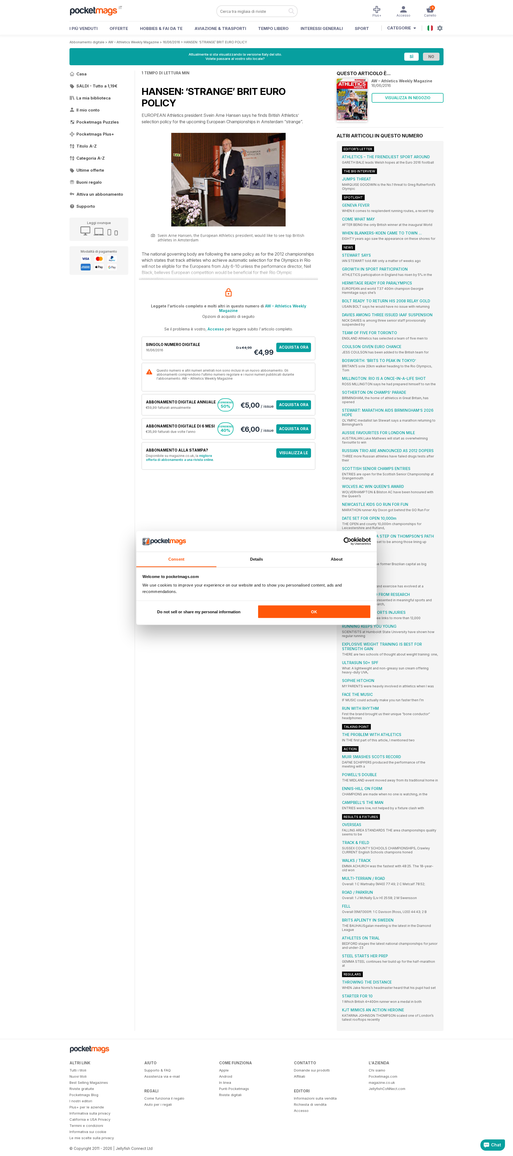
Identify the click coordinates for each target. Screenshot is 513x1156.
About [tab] (337, 559)
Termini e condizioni (86, 1125)
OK (314, 612)
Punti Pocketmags (234, 1088)
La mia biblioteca (93, 98)
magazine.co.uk (382, 1082)
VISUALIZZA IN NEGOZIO (407, 97)
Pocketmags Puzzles (97, 122)
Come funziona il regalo (164, 1098)
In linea (225, 1082)
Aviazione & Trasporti (220, 28)
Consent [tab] (176, 559)
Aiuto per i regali (158, 1104)
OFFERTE (119, 28)
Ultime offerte (90, 170)
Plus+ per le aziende (86, 1107)
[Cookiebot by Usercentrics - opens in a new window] (347, 541)
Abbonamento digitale (86, 42)
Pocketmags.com (383, 1076)
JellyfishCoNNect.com (387, 1088)
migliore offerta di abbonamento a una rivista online (179, 458)
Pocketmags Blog (83, 1095)
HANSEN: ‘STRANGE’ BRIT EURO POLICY (215, 42)
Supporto (85, 206)
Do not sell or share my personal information (198, 612)
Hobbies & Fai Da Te (161, 28)
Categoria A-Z (90, 158)
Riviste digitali (230, 1095)
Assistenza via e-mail (162, 1076)
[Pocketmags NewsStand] (96, 10)
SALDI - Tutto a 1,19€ (96, 85)
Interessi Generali (322, 28)
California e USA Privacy (89, 1119)
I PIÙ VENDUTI (83, 28)
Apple (224, 1070)
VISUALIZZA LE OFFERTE (293, 454)
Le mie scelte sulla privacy (91, 1138)
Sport (362, 28)
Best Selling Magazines (88, 1082)
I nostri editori (80, 1101)
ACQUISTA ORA (294, 347)
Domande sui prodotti (312, 1070)
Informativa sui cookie (87, 1132)
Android (225, 1076)
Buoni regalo (89, 182)
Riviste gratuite (81, 1088)
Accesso (216, 329)
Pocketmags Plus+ (95, 134)
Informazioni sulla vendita (315, 1098)
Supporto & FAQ (157, 1070)
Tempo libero (273, 28)
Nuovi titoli (78, 1076)
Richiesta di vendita (310, 1104)
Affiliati (299, 1076)
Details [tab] (256, 559)
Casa (81, 73)
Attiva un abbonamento (99, 194)
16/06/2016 (171, 42)
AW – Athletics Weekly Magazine (133, 42)
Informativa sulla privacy (89, 1113)
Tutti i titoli (77, 1070)
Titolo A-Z (86, 146)
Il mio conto (88, 110)
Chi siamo (377, 1070)
